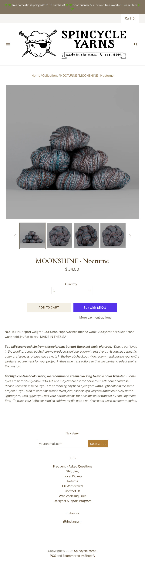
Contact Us (72, 491)
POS (53, 556)
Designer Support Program (73, 501)
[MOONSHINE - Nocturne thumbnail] (32, 236)
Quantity (71, 284)
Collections (50, 75)
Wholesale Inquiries (72, 496)
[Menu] (8, 44)
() (130, 18)
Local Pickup (72, 476)
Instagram (74, 521)
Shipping (72, 471)
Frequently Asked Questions (72, 466)
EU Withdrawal (72, 486)
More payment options (95, 317)
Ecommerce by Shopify (78, 556)
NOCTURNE (68, 75)
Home (36, 75)
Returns (72, 481)
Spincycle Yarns (85, 551)
